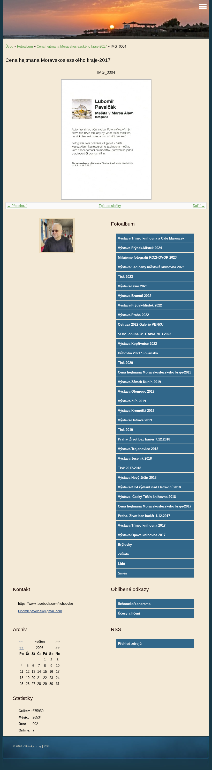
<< (21, 642)
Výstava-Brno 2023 (132, 286)
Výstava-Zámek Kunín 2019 (139, 382)
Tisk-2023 (125, 277)
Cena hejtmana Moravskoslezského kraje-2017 (72, 46)
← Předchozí (17, 206)
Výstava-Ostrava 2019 (135, 420)
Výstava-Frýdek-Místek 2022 (140, 305)
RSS (46, 746)
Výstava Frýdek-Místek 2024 (140, 248)
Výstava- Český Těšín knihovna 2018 (147, 497)
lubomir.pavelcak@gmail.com (40, 611)
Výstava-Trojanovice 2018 (138, 449)
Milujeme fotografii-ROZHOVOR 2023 (147, 257)
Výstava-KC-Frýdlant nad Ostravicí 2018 (149, 487)
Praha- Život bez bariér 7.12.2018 (144, 439)
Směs (122, 573)
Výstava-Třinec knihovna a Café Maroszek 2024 (151, 239)
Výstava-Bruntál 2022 (134, 296)
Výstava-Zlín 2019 (132, 401)
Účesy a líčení (129, 613)
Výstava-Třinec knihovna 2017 (141, 525)
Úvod (9, 46)
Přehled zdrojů (130, 644)
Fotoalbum (25, 46)
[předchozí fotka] (14, 139)
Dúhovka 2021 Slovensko (138, 353)
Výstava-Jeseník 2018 (135, 458)
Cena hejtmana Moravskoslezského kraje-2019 (154, 372)
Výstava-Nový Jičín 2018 (137, 478)
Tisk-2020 (125, 363)
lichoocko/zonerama (134, 604)
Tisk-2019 (125, 430)
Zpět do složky (110, 206)
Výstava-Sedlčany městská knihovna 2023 (151, 267)
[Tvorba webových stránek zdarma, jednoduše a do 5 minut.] (40, 746)
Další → (199, 206)
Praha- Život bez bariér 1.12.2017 (144, 516)
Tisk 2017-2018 (129, 468)
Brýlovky (125, 545)
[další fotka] (198, 139)
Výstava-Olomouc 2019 (136, 391)
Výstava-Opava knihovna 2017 (141, 535)
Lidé (121, 564)
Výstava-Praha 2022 (133, 315)
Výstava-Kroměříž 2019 (136, 411)
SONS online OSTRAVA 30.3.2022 (144, 334)
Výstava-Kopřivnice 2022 (137, 344)
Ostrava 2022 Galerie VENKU (140, 324)
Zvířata (123, 554)
